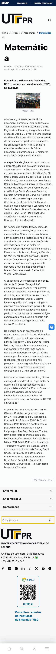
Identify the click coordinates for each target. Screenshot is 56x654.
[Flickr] (9, 568)
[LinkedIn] (23, 568)
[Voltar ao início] (17, 534)
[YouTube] (43, 568)
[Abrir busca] (50, 20)
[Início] (18, 19)
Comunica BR (22, 3)
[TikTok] (30, 568)
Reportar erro (45, 480)
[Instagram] (16, 568)
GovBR (5, 3)
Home (5, 32)
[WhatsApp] (50, 568)
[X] (36, 568)
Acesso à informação (43, 3)
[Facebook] (3, 568)
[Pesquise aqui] (50, 520)
